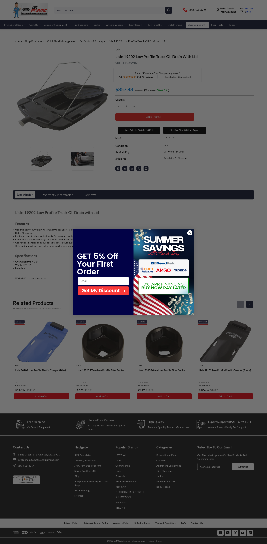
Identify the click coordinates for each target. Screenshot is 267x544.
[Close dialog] (190, 232)
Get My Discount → (103, 290)
